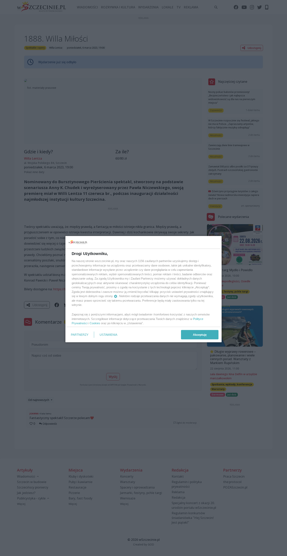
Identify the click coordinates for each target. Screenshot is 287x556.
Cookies (95, 323)
